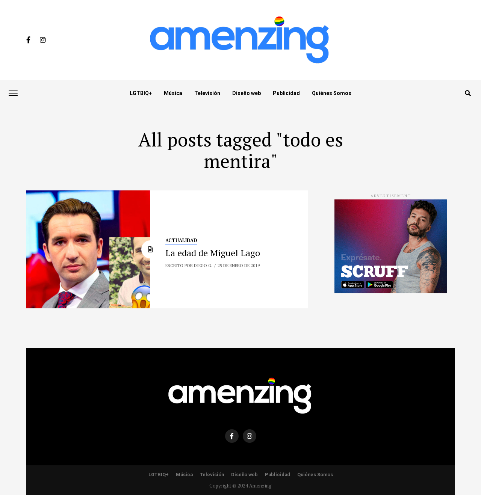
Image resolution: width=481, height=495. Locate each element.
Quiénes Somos (331, 93)
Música (173, 93)
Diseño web (246, 93)
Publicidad (286, 93)
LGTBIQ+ (141, 93)
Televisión (207, 93)
